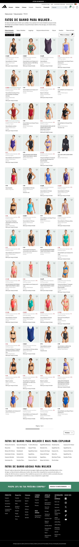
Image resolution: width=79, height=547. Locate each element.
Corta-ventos (20, 457)
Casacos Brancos (68, 451)
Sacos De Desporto (22, 445)
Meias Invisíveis (32, 457)
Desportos (38, 7)
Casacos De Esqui (45, 451)
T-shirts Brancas (33, 445)
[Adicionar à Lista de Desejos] (19, 40)
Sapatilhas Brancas (45, 445)
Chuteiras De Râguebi (55, 445)
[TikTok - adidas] (69, 515)
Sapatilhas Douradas (31, 454)
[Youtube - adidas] (69, 520)
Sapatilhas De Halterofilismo (67, 448)
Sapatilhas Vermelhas (43, 457)
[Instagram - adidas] (69, 503)
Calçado (31, 7)
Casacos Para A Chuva (32, 460)
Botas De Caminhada (55, 454)
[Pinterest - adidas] (69, 511)
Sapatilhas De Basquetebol (67, 454)
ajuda (52, 4)
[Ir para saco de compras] (77, 7)
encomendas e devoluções (59, 4)
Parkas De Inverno (10, 445)
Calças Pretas (32, 448)
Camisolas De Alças (8, 460)
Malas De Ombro (44, 460)
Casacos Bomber (9, 457)
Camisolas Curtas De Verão (10, 454)
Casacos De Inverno (55, 451)
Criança (24, 7)
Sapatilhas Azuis (32, 451)
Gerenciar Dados (29, 543)
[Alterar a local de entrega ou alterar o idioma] (75, 4)
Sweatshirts (20, 454)
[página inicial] (4, 7)
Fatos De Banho (21, 448)
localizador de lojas (46, 4)
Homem (11, 7)
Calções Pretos (68, 457)
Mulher (18, 7)
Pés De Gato (55, 460)
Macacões (7, 448)
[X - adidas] (69, 507)
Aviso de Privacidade (43, 543)
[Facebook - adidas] (69, 499)
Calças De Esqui (44, 454)
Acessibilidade (62, 543)
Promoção (46, 7)
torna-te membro (69, 4)
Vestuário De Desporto (43, 448)
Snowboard (20, 451)
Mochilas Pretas (56, 457)
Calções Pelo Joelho (20, 460)
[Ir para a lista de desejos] (73, 7)
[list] (39, 30)
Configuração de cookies (19, 543)
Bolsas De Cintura (10, 451)
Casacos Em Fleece (69, 445)
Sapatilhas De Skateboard (55, 448)
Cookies (36, 543)
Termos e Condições (53, 543)
